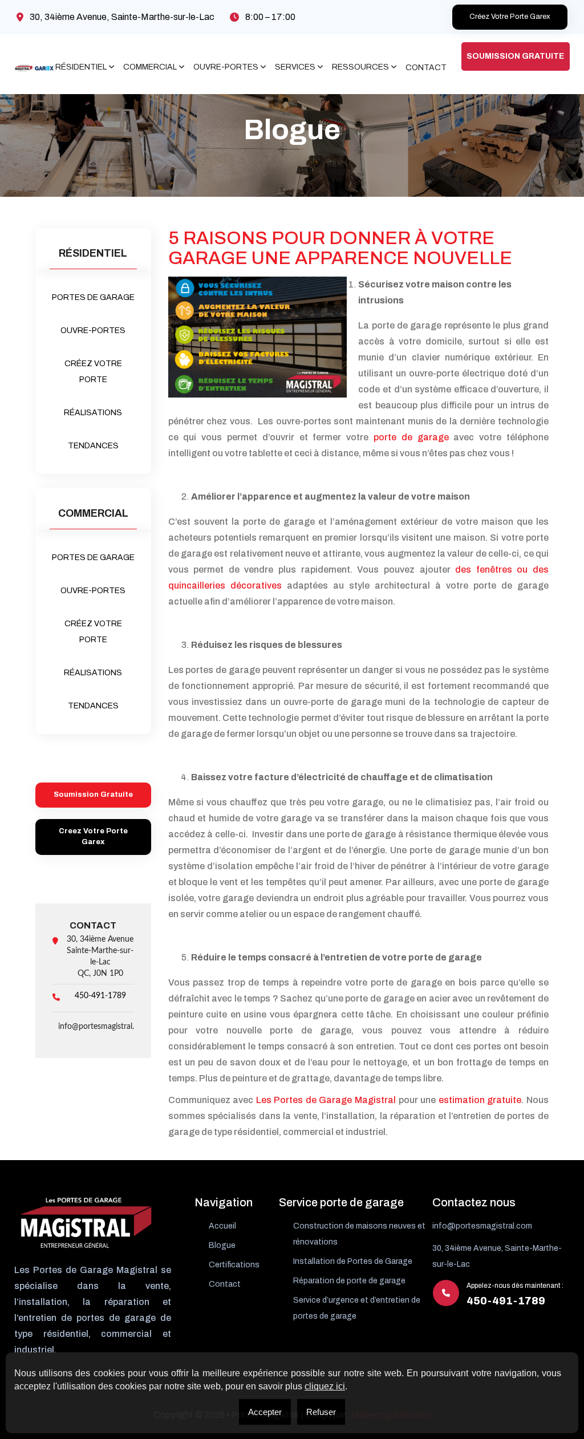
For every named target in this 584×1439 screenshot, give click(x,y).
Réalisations (93, 412)
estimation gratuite (480, 1100)
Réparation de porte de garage (349, 1280)
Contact (426, 67)
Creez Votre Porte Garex (93, 836)
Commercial (150, 67)
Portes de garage (93, 297)
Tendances (93, 445)
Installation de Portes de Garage (352, 1261)
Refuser (321, 1412)
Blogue (222, 1245)
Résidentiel (81, 67)
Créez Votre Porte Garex (509, 17)
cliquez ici (325, 1386)
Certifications (234, 1264)
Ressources (360, 67)
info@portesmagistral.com (103, 1027)
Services (295, 67)
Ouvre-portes (225, 67)
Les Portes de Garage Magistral (326, 1100)
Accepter (265, 1412)
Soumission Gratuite (515, 56)
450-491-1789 (100, 996)
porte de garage (411, 437)
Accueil (222, 1226)
